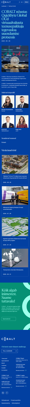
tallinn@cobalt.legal (20, 364)
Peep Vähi (18, 129)
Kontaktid (4, 370)
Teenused (4, 358)
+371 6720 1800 (5, 383)
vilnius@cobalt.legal (20, 380)
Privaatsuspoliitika (15, 400)
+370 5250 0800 (20, 381)
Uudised (4, 6)
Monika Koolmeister (7, 109)
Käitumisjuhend (16, 403)
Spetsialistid (5, 360)
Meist (3, 363)
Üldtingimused (5, 400)
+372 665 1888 (19, 366)
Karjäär (4, 368)
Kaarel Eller (19, 109)
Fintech (4, 142)
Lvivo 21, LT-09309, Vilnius (22, 377)
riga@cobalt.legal (6, 381)
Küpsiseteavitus (6, 403)
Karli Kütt (4, 129)
